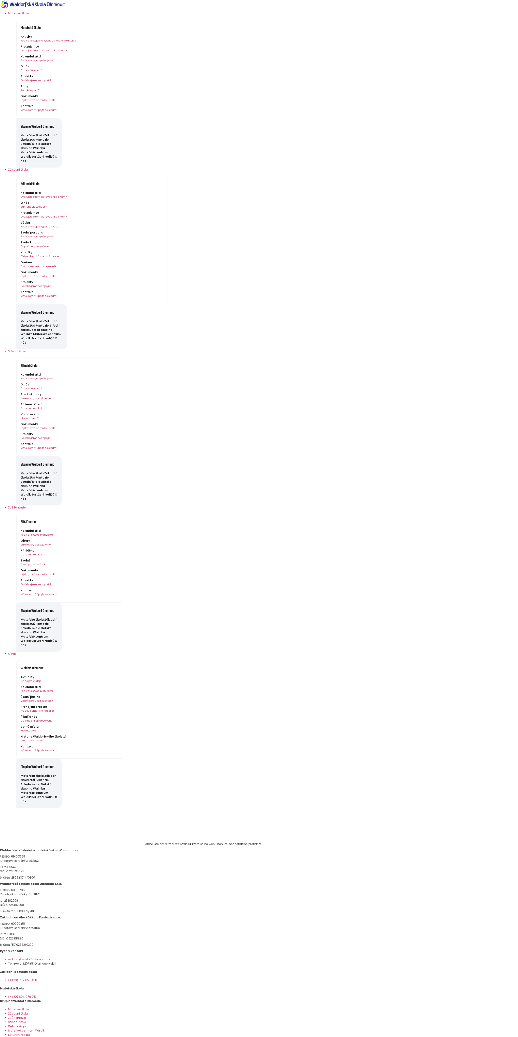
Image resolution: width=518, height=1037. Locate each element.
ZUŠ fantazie (17, 507)
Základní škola (18, 170)
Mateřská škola (18, 13)
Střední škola (17, 351)
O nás (12, 654)
